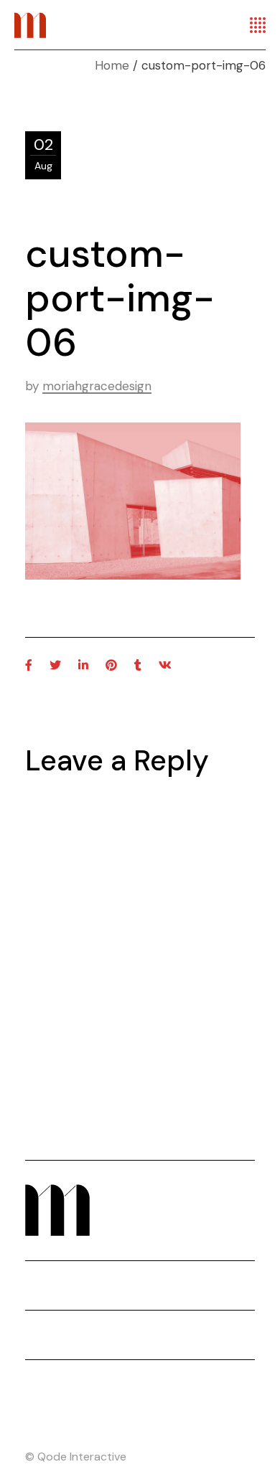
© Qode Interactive (75, 1456)
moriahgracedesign (96, 386)
